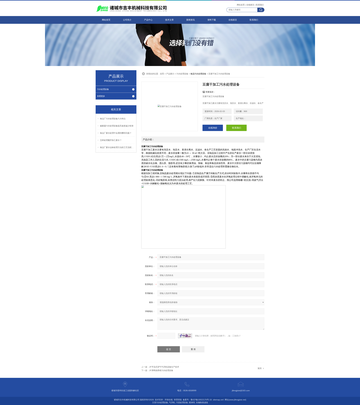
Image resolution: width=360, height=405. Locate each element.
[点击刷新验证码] (185, 335)
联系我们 (260, 5)
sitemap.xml (218, 400)
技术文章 (169, 20)
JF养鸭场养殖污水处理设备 (161, 370)
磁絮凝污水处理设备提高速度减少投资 (116, 126)
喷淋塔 (192, 402)
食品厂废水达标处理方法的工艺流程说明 (117, 147)
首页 (162, 74)
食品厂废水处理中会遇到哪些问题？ (115, 133)
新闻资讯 (190, 20)
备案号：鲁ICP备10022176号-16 (197, 400)
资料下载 (211, 20)
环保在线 (169, 400)
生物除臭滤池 (202, 402)
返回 (260, 368)
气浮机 (172, 402)
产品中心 (148, 20)
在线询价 (212, 128)
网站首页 (241, 5)
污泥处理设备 (182, 402)
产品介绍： (148, 139)
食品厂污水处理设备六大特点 (113, 119)
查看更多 (101, 96)
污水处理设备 (103, 89)
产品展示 (170, 74)
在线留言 (250, 5)
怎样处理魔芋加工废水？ (111, 140)
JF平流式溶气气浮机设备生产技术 (164, 367)
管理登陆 (178, 400)
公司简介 (127, 20)
